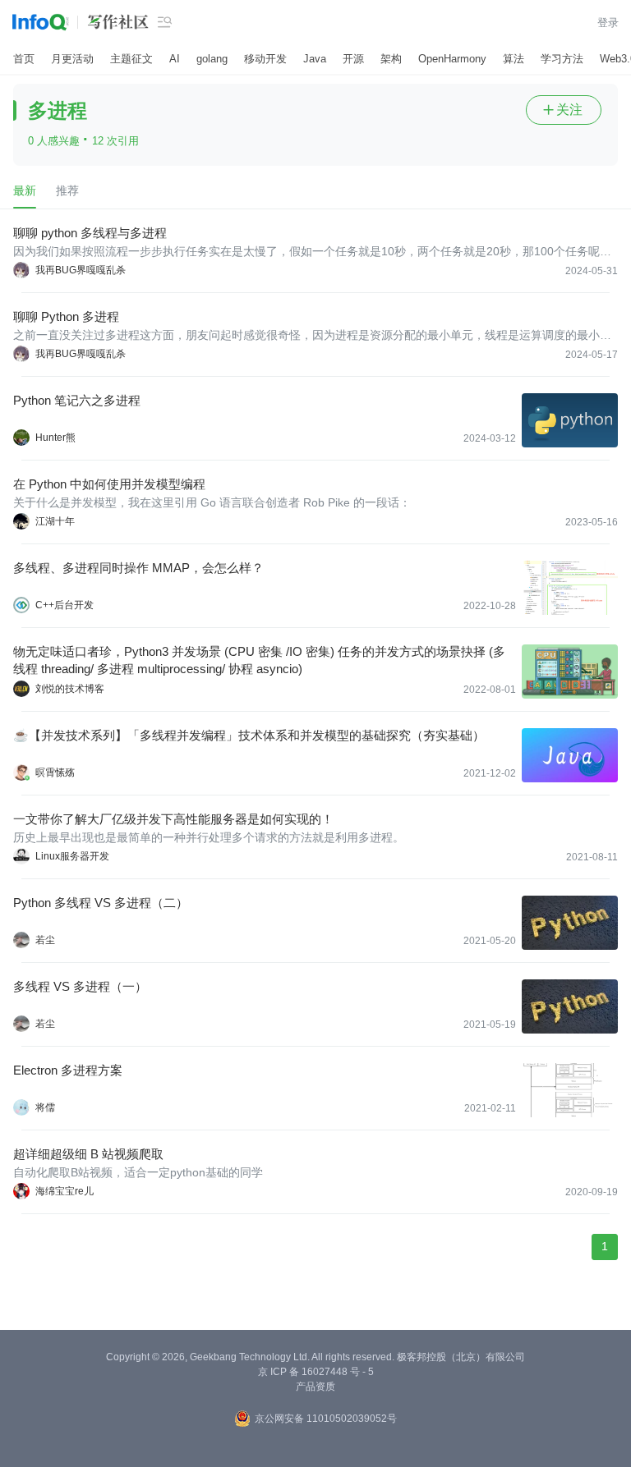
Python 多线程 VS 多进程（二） (100, 903)
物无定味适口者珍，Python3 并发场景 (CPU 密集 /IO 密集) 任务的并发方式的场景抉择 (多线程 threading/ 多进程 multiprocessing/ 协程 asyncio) (259, 660)
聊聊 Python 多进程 (66, 316)
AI (174, 59)
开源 (353, 59)
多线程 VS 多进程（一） (80, 986)
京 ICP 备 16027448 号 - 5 (316, 1372)
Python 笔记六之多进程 (76, 400)
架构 (391, 59)
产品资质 (315, 1386)
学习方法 (562, 59)
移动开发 (265, 59)
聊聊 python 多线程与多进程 (90, 233)
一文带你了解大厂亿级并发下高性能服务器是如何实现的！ (173, 819)
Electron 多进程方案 (67, 1070)
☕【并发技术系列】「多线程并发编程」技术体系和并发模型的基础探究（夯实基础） (249, 735)
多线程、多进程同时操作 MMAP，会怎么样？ (138, 568)
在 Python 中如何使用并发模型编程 (109, 484)
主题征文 (131, 59)
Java (314, 59)
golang (212, 59)
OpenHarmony (452, 59)
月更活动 (72, 59)
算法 (513, 59)
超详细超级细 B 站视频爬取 (88, 1154)
